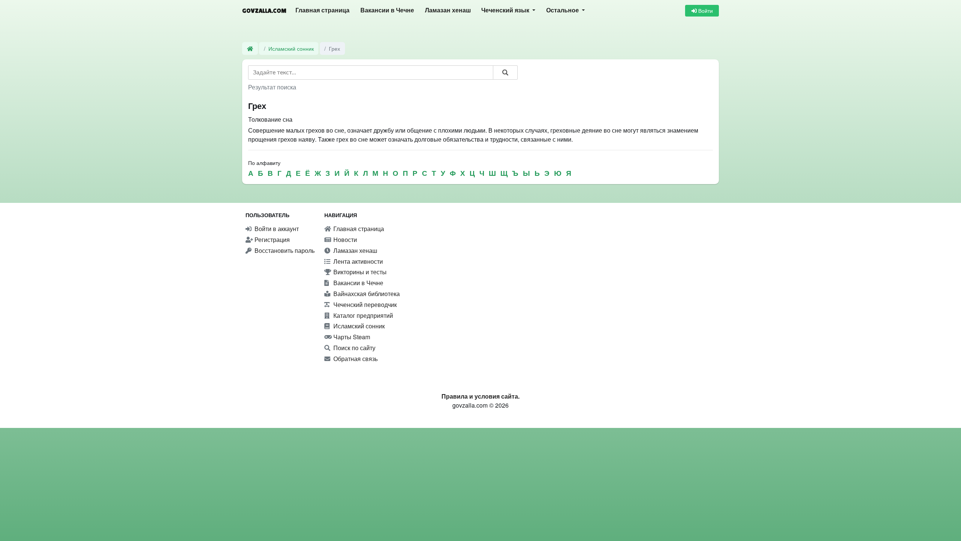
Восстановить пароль (284, 250)
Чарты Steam (351, 336)
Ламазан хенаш (448, 10)
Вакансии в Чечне (387, 10)
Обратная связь (355, 358)
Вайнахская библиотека (366, 293)
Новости (344, 239)
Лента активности (357, 261)
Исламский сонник (291, 48)
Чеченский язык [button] (506, 10)
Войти (705, 10)
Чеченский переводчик (364, 304)
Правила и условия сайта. (480, 396)
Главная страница (322, 10)
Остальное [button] (563, 10)
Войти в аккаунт (276, 228)
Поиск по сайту (353, 347)
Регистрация (271, 239)
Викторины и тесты (359, 271)
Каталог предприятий (362, 315)
